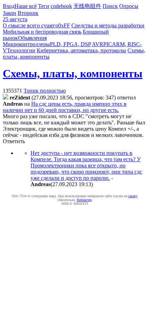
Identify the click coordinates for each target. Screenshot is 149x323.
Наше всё (26, 6)
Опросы (128, 6)
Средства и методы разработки (107, 25)
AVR (97, 44)
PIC (107, 44)
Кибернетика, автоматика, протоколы (81, 50)
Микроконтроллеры (26, 44)
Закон (9, 13)
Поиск (110, 6)
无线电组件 (87, 6)
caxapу (133, 196)
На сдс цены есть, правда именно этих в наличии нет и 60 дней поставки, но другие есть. (64, 107)
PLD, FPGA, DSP (70, 44)
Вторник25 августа (20, 16)
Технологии (21, 50)
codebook (61, 6)
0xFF (64, 25)
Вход (9, 6)
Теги (43, 6)
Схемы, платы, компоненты (72, 73)
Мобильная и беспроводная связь (42, 32)
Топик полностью (45, 91)
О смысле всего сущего (30, 25)
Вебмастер (84, 200)
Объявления (32, 38)
